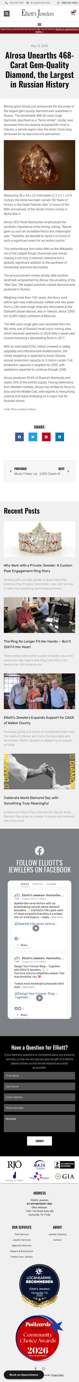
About (57, 1227)
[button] (7, 14)
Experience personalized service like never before (39, 30)
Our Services (21, 1227)
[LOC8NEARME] (39, 1278)
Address (39, 1192)
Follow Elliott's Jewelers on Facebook (39, 865)
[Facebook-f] (35, 1368)
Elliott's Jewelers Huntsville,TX (39, 1291)
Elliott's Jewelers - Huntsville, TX (43, 895)
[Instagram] (43, 1368)
